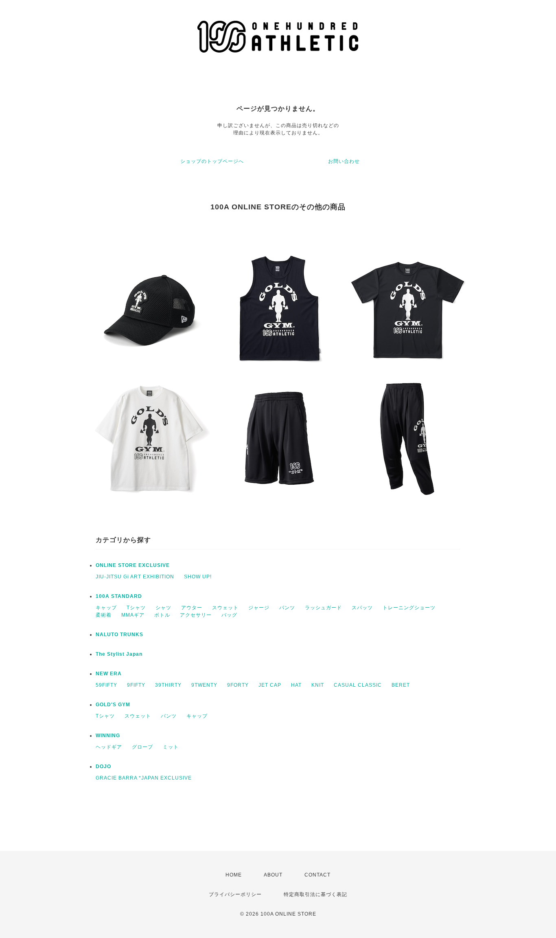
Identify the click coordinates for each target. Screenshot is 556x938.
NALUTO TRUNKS (119, 634)
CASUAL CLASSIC (358, 685)
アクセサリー (196, 615)
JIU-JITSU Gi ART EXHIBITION (135, 577)
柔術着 (104, 615)
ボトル (162, 615)
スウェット (225, 608)
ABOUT (273, 875)
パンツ (287, 608)
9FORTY (238, 685)
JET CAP (269, 685)
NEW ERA (109, 674)
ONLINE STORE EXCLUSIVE (133, 565)
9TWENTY (204, 685)
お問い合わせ (344, 161)
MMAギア (132, 615)
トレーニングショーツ (409, 608)
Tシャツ (136, 608)
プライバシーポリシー (235, 894)
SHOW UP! (198, 577)
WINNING (108, 735)
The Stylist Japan (119, 654)
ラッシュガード (323, 608)
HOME (233, 875)
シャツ (163, 608)
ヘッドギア (109, 747)
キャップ (106, 608)
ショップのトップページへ (212, 161)
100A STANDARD (119, 596)
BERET (401, 685)
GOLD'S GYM (113, 704)
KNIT (317, 685)
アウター (191, 608)
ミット (171, 747)
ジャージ (258, 608)
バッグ (229, 615)
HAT (296, 685)
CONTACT (317, 875)
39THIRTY (168, 685)
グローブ (142, 747)
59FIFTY (106, 685)
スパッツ (362, 608)
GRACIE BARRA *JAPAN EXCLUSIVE (144, 778)
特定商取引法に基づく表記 (315, 894)
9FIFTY (136, 685)
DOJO (103, 766)
